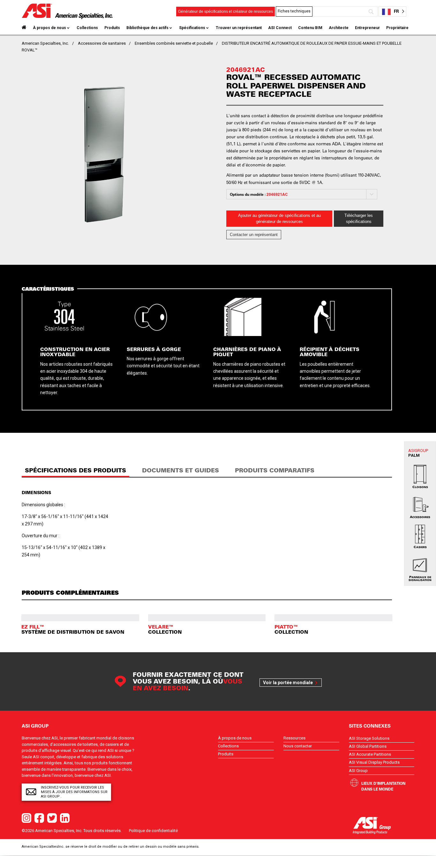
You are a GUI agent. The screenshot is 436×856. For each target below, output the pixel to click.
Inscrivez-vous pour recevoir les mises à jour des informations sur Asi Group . (74, 792)
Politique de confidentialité (153, 830)
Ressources (294, 738)
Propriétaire (397, 28)
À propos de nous (49, 28)
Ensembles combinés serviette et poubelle (174, 43)
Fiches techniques (294, 11)
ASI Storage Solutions (369, 738)
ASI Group (358, 770)
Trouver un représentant (239, 28)
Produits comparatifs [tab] (274, 470)
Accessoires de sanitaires (102, 43)
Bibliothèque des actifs (147, 28)
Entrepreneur (367, 28)
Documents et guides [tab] (180, 470)
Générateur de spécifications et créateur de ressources (225, 11)
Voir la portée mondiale (288, 682)
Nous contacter (297, 746)
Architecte (339, 28)
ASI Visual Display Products (374, 762)
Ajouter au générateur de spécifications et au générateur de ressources (279, 218)
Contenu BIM (310, 28)
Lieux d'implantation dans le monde (383, 786)
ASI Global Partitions (368, 746)
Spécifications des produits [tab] (75, 470)
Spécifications (192, 28)
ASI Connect (280, 28)
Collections (87, 28)
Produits (112, 28)
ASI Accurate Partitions (370, 754)
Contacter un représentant (254, 234)
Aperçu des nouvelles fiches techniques (298, 36)
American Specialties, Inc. (45, 43)
